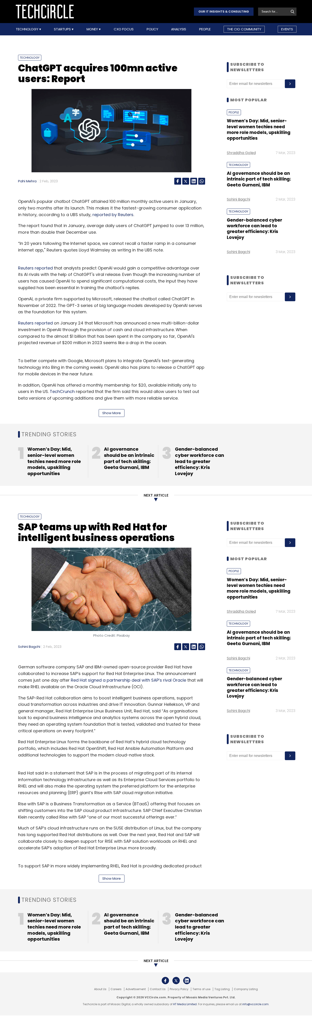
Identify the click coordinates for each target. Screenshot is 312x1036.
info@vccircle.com (255, 1004)
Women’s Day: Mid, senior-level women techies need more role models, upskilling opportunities (259, 129)
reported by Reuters (113, 214)
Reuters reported (35, 268)
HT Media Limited (185, 1004)
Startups (63, 29)
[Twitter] (185, 181)
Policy (152, 29)
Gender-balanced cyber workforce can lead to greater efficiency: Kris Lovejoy (254, 229)
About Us (100, 989)
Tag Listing (222, 989)
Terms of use (201, 989)
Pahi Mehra (27, 181)
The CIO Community (244, 29)
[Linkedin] (193, 181)
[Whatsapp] (201, 181)
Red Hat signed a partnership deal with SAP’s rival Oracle (128, 680)
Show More (111, 413)
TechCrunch (62, 391)
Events (287, 29)
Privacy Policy (179, 989)
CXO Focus (124, 29)
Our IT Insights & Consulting (223, 11)
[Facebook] (177, 181)
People (205, 29)
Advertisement (136, 989)
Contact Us (158, 989)
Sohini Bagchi (238, 199)
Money (93, 29)
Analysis (178, 29)
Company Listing (246, 989)
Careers (116, 989)
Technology (27, 29)
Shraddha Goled (241, 152)
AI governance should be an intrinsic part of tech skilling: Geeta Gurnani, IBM (259, 179)
